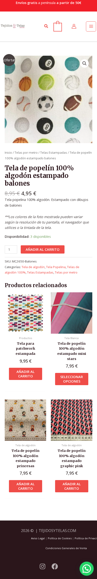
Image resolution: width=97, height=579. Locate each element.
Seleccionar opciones (71, 378)
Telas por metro (26, 152)
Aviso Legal (38, 538)
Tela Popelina (56, 267)
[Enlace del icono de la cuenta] (74, 26)
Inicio (8, 152)
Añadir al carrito (43, 249)
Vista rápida (25, 329)
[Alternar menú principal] (91, 26)
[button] (46, 26)
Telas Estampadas (53, 152)
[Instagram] (42, 566)
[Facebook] (55, 566)
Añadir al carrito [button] (25, 373)
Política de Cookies (60, 538)
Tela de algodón (33, 267)
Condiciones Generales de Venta (66, 548)
